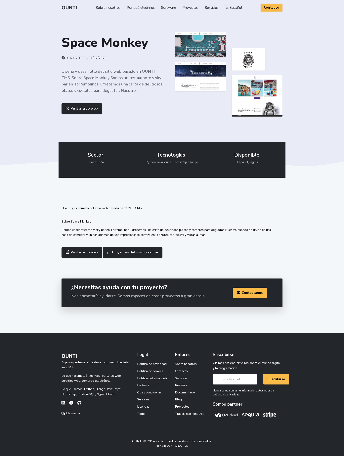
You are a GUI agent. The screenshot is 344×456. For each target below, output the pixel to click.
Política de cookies (150, 371)
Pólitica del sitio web (152, 378)
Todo (141, 414)
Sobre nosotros (108, 7)
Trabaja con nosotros (189, 414)
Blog (178, 399)
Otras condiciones (149, 392)
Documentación (185, 392)
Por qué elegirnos (141, 7)
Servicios (212, 7)
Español (235, 7)
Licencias (143, 406)
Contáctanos (252, 292)
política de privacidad (226, 394)
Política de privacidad (152, 364)
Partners (143, 385)
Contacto (271, 7)
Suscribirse (276, 379)
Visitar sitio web (84, 108)
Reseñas (181, 385)
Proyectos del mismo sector (135, 252)
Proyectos (190, 7)
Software (168, 7)
